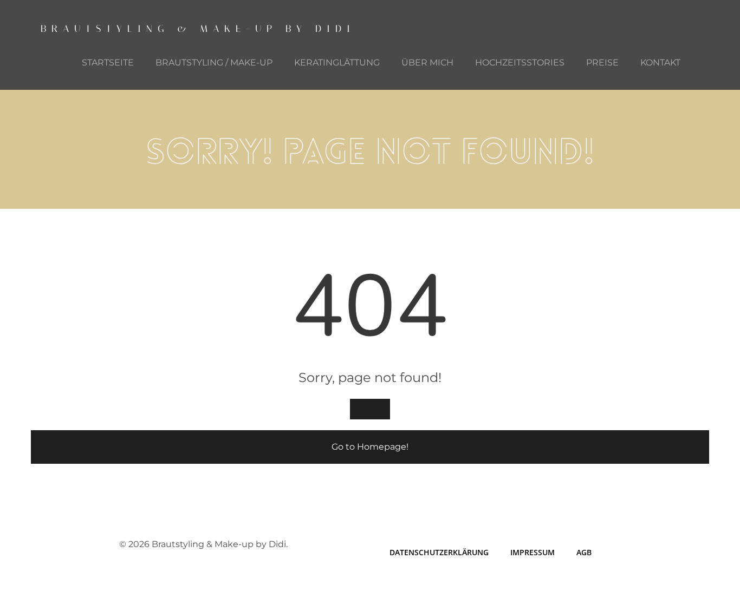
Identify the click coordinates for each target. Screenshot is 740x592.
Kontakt (660, 62)
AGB (584, 552)
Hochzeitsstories (519, 62)
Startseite (108, 62)
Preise (602, 62)
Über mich (427, 62)
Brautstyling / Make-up (213, 62)
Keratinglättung (337, 62)
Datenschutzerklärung (439, 552)
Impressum (532, 552)
